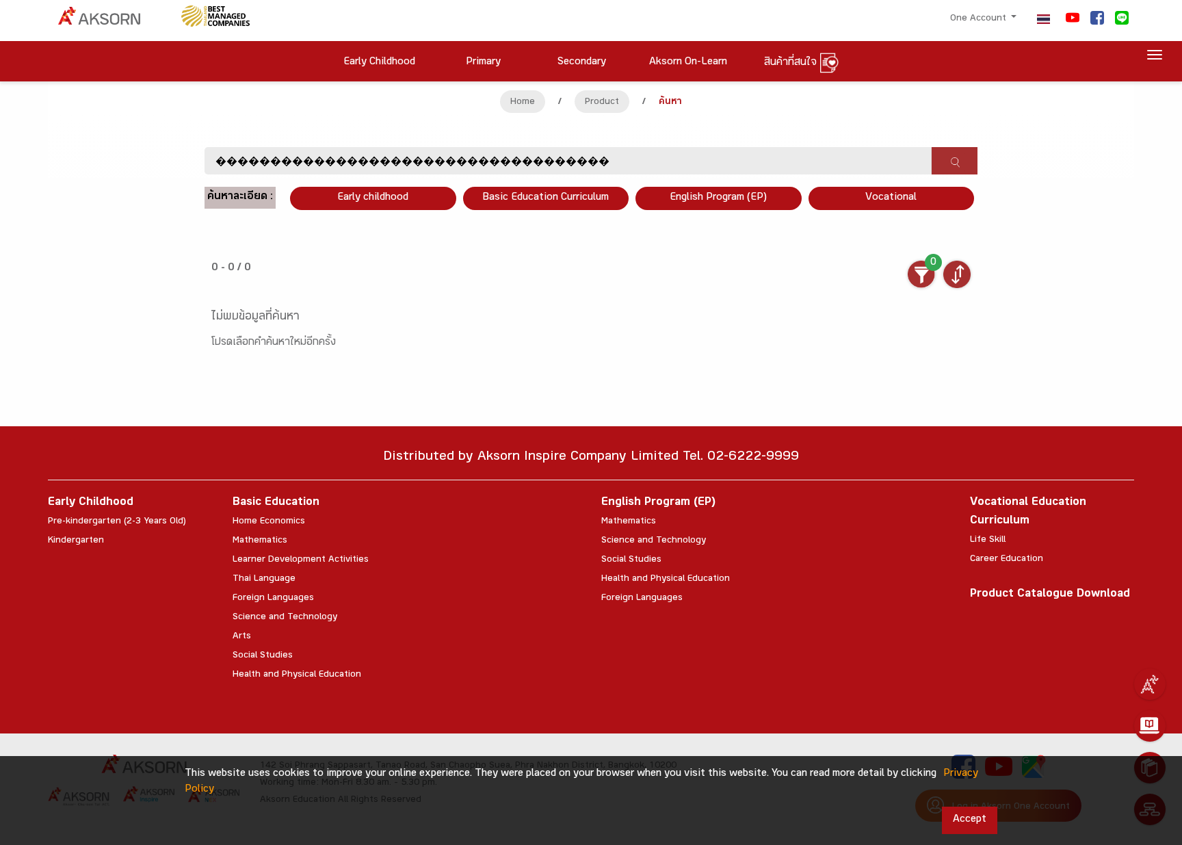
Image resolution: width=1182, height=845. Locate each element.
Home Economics (269, 522)
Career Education (1006, 560)
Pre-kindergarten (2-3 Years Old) (117, 522)
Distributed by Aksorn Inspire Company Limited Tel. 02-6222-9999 (591, 458)
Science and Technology (285, 618)
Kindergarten (76, 541)
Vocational (891, 198)
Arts (242, 637)
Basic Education (276, 503)
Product (602, 103)
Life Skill (988, 540)
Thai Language (264, 579)
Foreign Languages (273, 599)
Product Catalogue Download (1050, 595)
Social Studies (263, 656)
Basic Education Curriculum (545, 198)
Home (522, 103)
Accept (969, 820)
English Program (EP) (718, 198)
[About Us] (1150, 684)
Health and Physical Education (297, 675)
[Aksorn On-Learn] (1150, 726)
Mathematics (260, 541)
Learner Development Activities (301, 560)
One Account (979, 19)
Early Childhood (90, 503)
